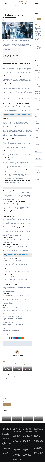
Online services (37, 153)
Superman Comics (38, 163)
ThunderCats (37, 174)
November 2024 (38, 93)
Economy (36, 130)
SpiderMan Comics (23, 3)
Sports (36, 160)
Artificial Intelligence (6, 77)
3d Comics (37, 109)
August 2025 (37, 72)
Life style (36, 146)
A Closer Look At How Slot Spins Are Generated (38, 43)
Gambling (36, 137)
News (36, 151)
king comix (37, 144)
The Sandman (37, 172)
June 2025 (37, 77)
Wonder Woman (37, 179)
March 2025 (37, 84)
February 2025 (37, 86)
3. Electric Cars (6, 54)
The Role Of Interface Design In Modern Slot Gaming (38, 47)
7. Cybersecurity (7, 58)
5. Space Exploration (7, 56)
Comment (5, 378)
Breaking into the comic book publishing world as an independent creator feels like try (38, 33)
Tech (4, 363)
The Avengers (37, 170)
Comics (23, 5)
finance (36, 135)
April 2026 (37, 65)
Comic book (37, 123)
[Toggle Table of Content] (18, 49)
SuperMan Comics (31, 3)
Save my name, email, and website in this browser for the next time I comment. (17, 401)
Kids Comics (37, 3)
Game (36, 139)
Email (4, 395)
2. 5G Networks (6, 53)
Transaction (37, 177)
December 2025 (37, 70)
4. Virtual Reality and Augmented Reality (11, 55)
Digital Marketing (38, 128)
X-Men (36, 181)
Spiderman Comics (38, 158)
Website (4, 398)
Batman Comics (37, 114)
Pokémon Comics (8, 3)
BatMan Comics (15, 3)
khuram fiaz (27, 368)
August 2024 (37, 100)
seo (14, 363)
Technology (5, 295)
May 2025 (36, 79)
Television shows (38, 167)
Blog (36, 116)
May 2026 (36, 63)
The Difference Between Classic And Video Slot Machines (38, 38)
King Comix (28, 5)
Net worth (37, 149)
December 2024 (38, 91)
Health (36, 142)
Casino (36, 121)
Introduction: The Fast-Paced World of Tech (11, 50)
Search (36, 13)
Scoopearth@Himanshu (18, 355)
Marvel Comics (18, 5)
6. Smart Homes (7, 57)
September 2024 (38, 98)
